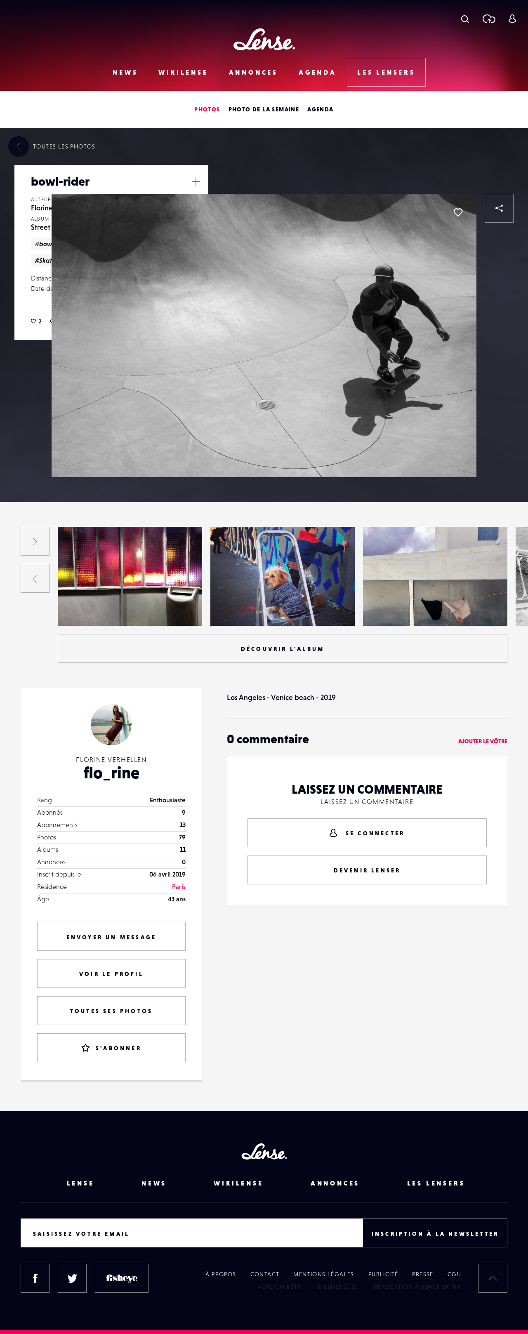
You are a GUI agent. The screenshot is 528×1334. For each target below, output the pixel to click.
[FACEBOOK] (35, 1278)
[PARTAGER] (499, 208)
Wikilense (183, 72)
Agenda (318, 72)
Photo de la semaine (264, 109)
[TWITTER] (72, 1278)
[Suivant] (35, 541)
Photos (207, 109)
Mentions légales (323, 1274)
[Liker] (457, 212)
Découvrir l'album (282, 649)
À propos (220, 1274)
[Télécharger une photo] (488, 18)
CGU (454, 1274)
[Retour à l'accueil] (264, 39)
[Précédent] (35, 578)
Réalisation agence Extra (417, 1286)
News (125, 72)
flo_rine (111, 772)
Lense (80, 1183)
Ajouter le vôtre (482, 741)
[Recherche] (465, 18)
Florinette (46, 207)
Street (40, 227)
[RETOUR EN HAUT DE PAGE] (492, 1278)
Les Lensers (386, 72)
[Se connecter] (512, 18)
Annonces (253, 72)
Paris (179, 886)
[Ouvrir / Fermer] (196, 181)
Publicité (383, 1274)
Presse (422, 1274)
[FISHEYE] (121, 1278)
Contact (265, 1274)
